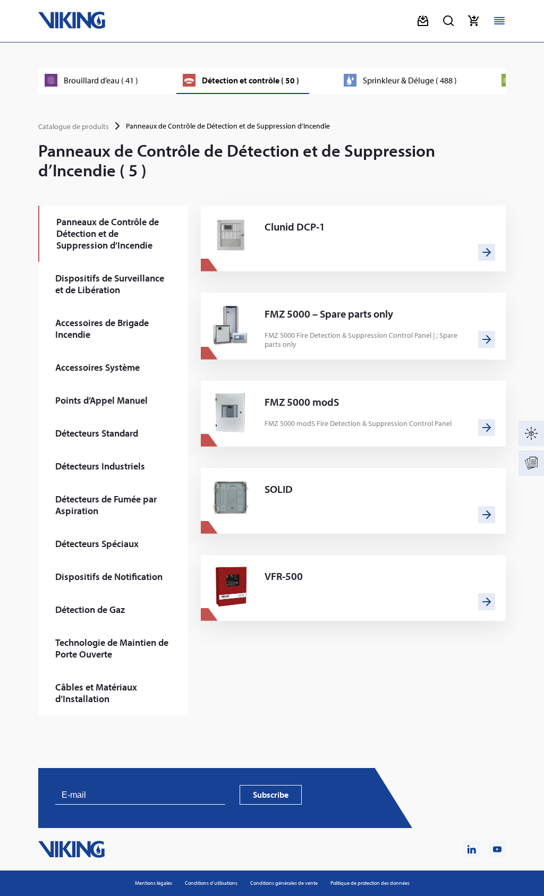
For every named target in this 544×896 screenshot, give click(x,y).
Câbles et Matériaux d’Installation (96, 693)
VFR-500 (284, 576)
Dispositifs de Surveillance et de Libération (109, 284)
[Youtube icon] (497, 849)
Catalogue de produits (73, 126)
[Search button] (448, 20)
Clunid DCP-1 (295, 226)
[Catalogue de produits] (531, 433)
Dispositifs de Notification (109, 576)
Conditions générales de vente (284, 883)
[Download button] (422, 20)
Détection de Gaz (90, 609)
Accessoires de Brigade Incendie (102, 328)
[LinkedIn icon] (471, 849)
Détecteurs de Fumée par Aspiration (106, 505)
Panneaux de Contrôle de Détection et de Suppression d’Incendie (107, 233)
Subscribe (270, 794)
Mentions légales (153, 883)
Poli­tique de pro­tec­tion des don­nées (370, 883)
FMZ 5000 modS (302, 402)
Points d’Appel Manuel (101, 400)
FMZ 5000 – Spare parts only (329, 314)
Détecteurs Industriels (100, 466)
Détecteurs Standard (96, 433)
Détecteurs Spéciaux (97, 543)
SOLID (279, 489)
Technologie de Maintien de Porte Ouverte (111, 648)
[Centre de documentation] (531, 463)
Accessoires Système (97, 367)
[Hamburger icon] (499, 20)
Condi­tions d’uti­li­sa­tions (211, 883)
